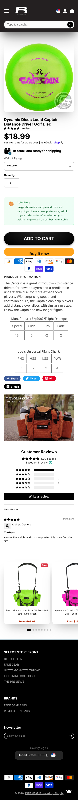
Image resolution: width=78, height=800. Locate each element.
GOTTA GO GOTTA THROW (22, 670)
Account (65, 11)
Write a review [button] (39, 496)
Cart (72, 11)
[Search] (70, 25)
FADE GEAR (11, 664)
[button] (12, 128)
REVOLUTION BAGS (17, 711)
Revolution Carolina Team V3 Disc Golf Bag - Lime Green (27, 593)
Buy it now (39, 254)
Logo (21, 11)
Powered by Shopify (51, 793)
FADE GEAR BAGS (15, 705)
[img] (12, 519)
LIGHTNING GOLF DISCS (20, 676)
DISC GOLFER (13, 659)
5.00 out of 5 (48, 458)
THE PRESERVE (14, 681)
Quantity (9, 175)
